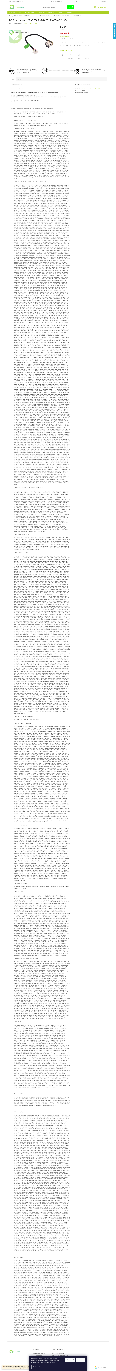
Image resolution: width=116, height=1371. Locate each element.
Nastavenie (36, 1367)
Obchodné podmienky (56, 1)
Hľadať (71, 7)
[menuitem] (15, 12)
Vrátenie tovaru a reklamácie (60, 1355)
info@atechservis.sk (40, 1353)
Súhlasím (80, 1360)
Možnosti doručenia (65, 36)
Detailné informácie (65, 50)
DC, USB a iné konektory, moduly (91, 88)
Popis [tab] (12, 79)
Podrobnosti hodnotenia (30, 23)
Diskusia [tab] (19, 79)
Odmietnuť (70, 1360)
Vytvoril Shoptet (102, 1367)
